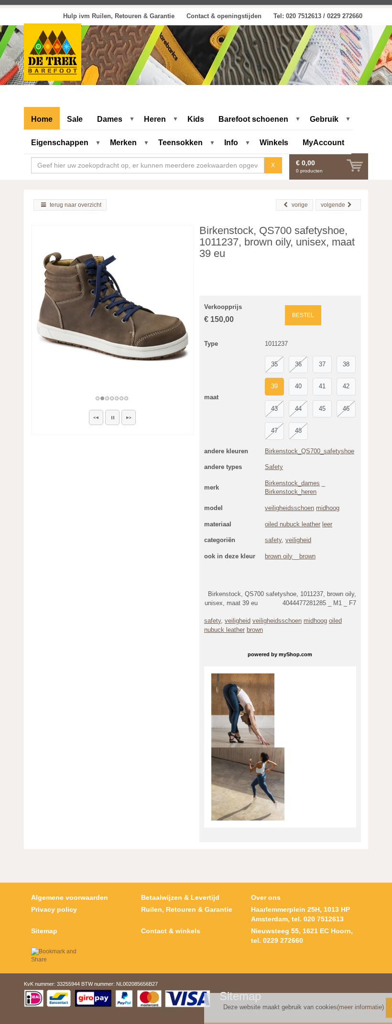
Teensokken (180, 143)
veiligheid (298, 540)
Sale (75, 119)
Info (231, 143)
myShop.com (295, 654)
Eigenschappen (59, 143)
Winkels (274, 143)
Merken (123, 143)
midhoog (327, 508)
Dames (109, 119)
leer (327, 524)
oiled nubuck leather (292, 524)
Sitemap (44, 931)
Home (42, 119)
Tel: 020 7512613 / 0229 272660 (317, 16)
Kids (195, 119)
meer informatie (360, 1007)
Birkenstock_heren (290, 491)
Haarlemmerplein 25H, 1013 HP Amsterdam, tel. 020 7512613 (300, 914)
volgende (333, 205)
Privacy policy (54, 909)
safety (273, 540)
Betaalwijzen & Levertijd (180, 897)
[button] (96, 417)
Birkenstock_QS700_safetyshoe (309, 451)
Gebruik (324, 119)
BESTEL (303, 315)
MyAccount (323, 143)
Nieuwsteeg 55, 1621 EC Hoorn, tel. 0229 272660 (302, 935)
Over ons (266, 897)
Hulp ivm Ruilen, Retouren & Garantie (118, 16)
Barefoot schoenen (253, 119)
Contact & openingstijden (223, 16)
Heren (155, 119)
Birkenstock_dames (292, 483)
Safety (274, 466)
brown (307, 556)
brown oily (279, 556)
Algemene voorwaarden (69, 897)
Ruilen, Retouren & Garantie (186, 909)
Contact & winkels (170, 931)
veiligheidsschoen (289, 508)
